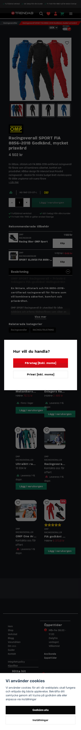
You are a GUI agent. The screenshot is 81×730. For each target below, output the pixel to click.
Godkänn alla (40, 709)
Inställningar (40, 720)
